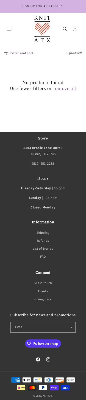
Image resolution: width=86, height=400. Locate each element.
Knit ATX (48, 395)
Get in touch (43, 283)
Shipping (43, 233)
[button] (9, 29)
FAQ (43, 256)
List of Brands (43, 248)
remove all (64, 88)
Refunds (43, 240)
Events (43, 291)
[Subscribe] (70, 327)
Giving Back (43, 299)
